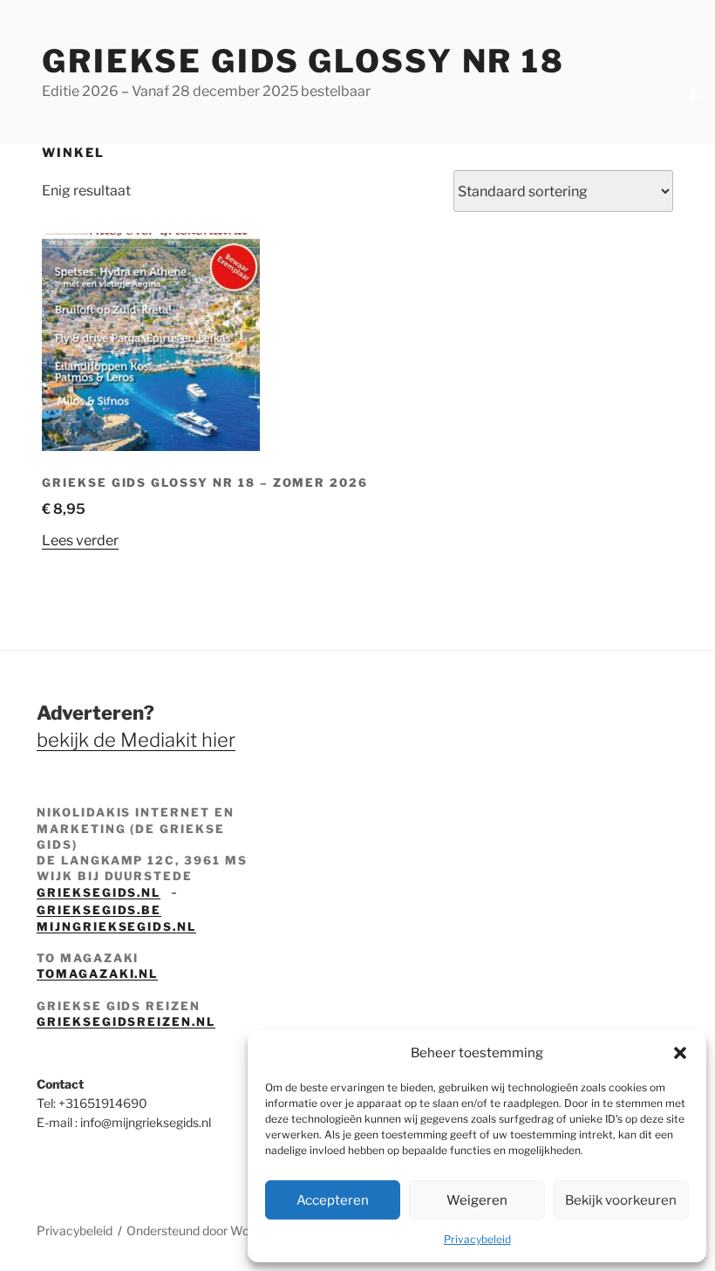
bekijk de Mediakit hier (136, 739)
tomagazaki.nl (97, 974)
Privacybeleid (477, 1239)
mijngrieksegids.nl (116, 926)
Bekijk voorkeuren (621, 1200)
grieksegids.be (99, 910)
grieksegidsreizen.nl (126, 1021)
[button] (680, 1053)
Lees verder (80, 540)
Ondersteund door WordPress (209, 1230)
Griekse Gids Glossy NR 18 (303, 61)
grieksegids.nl (98, 892)
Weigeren (476, 1200)
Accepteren (332, 1200)
